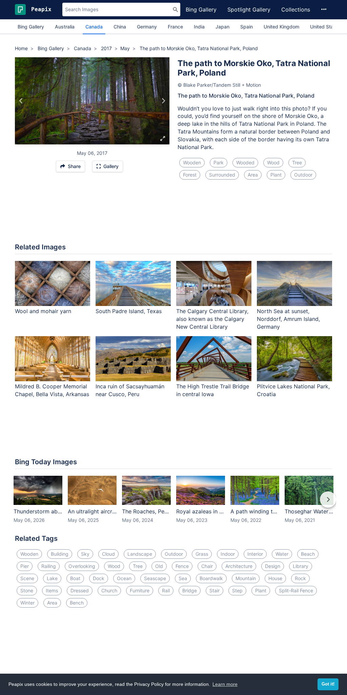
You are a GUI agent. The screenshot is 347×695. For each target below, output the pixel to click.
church (109, 590)
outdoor (303, 175)
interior (255, 554)
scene (27, 578)
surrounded (222, 175)
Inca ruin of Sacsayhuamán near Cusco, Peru (130, 390)
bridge (189, 590)
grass (202, 554)
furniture (139, 590)
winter (27, 603)
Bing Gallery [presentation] (31, 26)
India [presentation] (199, 26)
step (237, 590)
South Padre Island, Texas (129, 311)
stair (214, 590)
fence (182, 566)
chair (207, 566)
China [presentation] (120, 26)
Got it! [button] (328, 684)
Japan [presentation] (222, 26)
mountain (246, 578)
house (275, 578)
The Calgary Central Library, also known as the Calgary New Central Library (212, 319)
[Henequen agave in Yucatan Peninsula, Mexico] (21, 100)
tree (297, 162)
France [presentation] (175, 26)
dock (98, 578)
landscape (139, 554)
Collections (295, 9)
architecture (238, 566)
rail (166, 590)
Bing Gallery (201, 9)
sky (85, 554)
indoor (228, 554)
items (52, 590)
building (59, 554)
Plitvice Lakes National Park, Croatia (293, 390)
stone (26, 590)
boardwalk (211, 578)
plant (276, 175)
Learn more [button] (225, 684)
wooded (245, 162)
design (272, 566)
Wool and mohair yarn (43, 311)
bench (77, 603)
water (281, 554)
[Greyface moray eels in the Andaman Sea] (163, 100)
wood (273, 162)
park (218, 162)
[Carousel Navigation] (173, 504)
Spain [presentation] (246, 26)
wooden (192, 162)
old (159, 566)
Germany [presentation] (147, 26)
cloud (108, 554)
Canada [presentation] (94, 26)
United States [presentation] (325, 26)
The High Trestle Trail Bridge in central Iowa (212, 390)
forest (190, 175)
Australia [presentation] (65, 26)
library (300, 566)
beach (308, 554)
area (253, 175)
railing (48, 566)
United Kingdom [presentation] (281, 26)
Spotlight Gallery (248, 9)
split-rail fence (296, 590)
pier (24, 566)
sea (183, 578)
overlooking (81, 566)
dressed (79, 590)
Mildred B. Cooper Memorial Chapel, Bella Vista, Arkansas (52, 390)
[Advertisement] (173, 215)
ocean (124, 578)
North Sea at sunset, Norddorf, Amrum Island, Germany (288, 319)
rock (300, 578)
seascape (155, 578)
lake (52, 578)
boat (75, 578)
